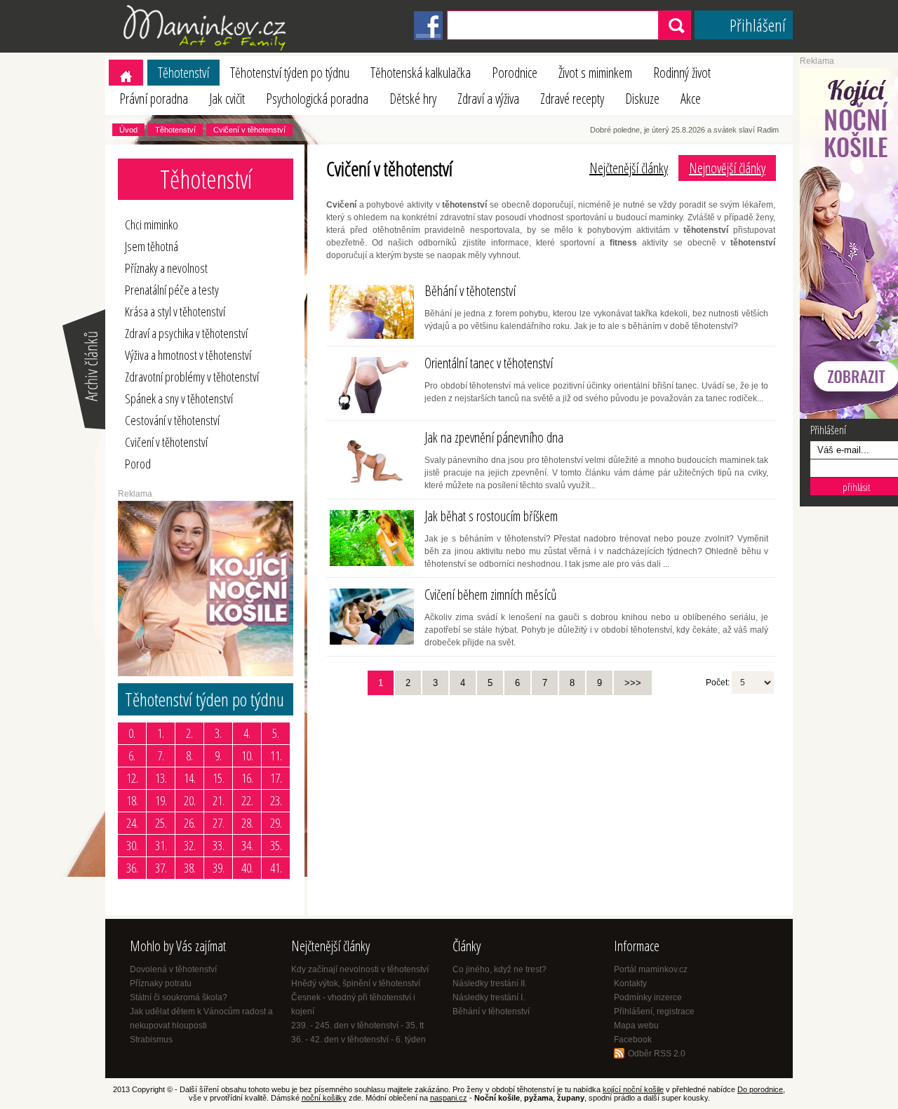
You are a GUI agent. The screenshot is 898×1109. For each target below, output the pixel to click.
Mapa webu (636, 1025)
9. (218, 755)
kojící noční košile (633, 1089)
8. (189, 755)
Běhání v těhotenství (491, 1011)
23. (276, 800)
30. (132, 845)
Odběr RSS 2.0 (656, 1053)
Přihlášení (758, 24)
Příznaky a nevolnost (166, 268)
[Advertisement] (431, 800)
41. (276, 867)
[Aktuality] (82, 428)
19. (161, 800)
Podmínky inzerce (648, 997)
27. (218, 822)
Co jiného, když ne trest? (500, 969)
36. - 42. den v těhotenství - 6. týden (358, 1039)
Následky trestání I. (489, 997)
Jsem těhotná (151, 246)
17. (276, 777)
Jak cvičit (227, 98)
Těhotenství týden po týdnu (289, 72)
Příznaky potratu (161, 983)
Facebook (633, 1039)
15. (218, 777)
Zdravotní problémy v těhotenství (192, 376)
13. (161, 777)
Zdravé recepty (572, 98)
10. (247, 755)
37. (161, 867)
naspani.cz (448, 1098)
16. (247, 777)
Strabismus (151, 1039)
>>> (632, 683)
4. (246, 733)
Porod (138, 463)
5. (275, 733)
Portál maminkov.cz (651, 969)
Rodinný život (682, 72)
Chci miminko (151, 224)
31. (161, 845)
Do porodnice (760, 1089)
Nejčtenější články (628, 168)
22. (247, 800)
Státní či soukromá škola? (178, 997)
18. (132, 800)
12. (132, 777)
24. (132, 822)
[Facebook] (428, 37)
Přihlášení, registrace (654, 1011)
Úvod (128, 130)
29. (276, 822)
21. (218, 800)
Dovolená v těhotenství (173, 969)
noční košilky (324, 1098)
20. (190, 800)
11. (276, 755)
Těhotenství (183, 72)
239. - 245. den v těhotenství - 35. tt (357, 1025)
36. (132, 867)
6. (131, 755)
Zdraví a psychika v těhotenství (186, 333)
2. (189, 733)
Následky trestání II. (490, 983)
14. (190, 777)
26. (190, 822)
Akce (691, 98)
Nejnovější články (727, 168)
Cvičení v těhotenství (249, 130)
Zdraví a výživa (488, 98)
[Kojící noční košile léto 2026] (205, 673)
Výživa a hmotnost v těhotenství (188, 355)
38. (190, 867)
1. (160, 733)
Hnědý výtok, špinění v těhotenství (355, 983)
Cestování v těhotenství (172, 420)
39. (218, 867)
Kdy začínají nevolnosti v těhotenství (360, 969)
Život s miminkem (595, 72)
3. (218, 733)
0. (131, 733)
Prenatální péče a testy (172, 289)
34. (247, 845)
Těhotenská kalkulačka (420, 72)
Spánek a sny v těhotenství (179, 398)
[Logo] (207, 50)
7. (160, 755)
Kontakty (630, 983)
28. (247, 822)
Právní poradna (153, 98)
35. (276, 845)
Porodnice (514, 72)
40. (247, 867)
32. (190, 845)
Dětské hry (412, 98)
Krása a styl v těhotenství (175, 311)
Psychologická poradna (317, 98)
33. (218, 845)
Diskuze (642, 98)
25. (161, 822)
